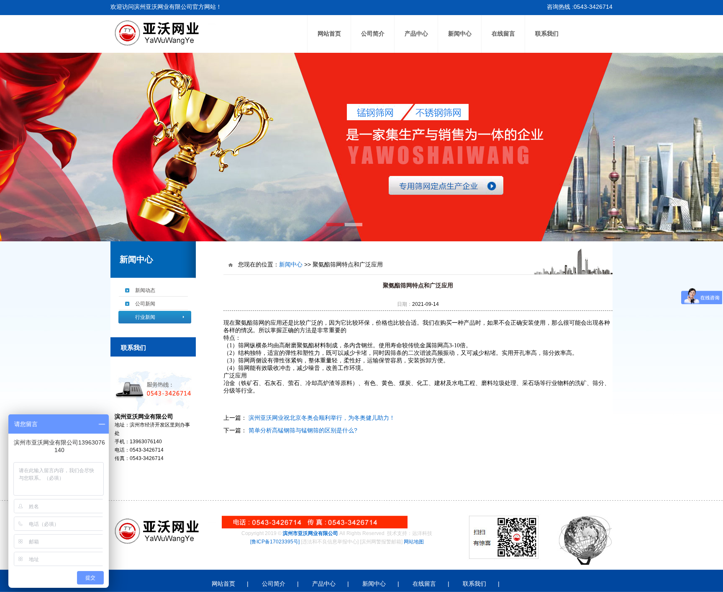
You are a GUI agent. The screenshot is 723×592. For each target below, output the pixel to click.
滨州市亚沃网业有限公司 (310, 533)
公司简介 (373, 34)
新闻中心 (460, 34)
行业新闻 (145, 317)
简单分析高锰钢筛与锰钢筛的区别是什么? (302, 430)
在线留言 (503, 34)
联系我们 (547, 34)
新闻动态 (145, 290)
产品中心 (416, 34)
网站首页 (329, 34)
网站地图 (414, 542)
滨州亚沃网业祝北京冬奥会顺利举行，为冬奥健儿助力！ (321, 417)
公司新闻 (145, 304)
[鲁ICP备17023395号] (275, 542)
